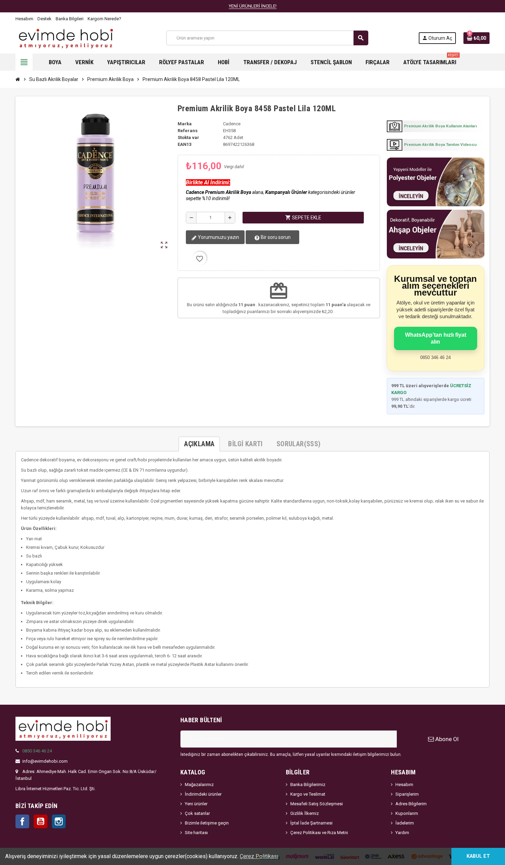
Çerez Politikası (259, 856)
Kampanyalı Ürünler (286, 192)
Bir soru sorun (275, 237)
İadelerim (404, 823)
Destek (44, 18)
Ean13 (184, 144)
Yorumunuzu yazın (218, 237)
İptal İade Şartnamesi (311, 823)
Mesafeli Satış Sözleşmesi (316, 803)
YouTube (40, 821)
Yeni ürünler (196, 803)
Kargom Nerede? (104, 18)
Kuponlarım (406, 813)
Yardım (402, 832)
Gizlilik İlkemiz (304, 813)
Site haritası (196, 832)
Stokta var (188, 137)
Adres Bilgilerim (411, 803)
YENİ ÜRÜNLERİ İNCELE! (253, 6)
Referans (188, 130)
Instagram (59, 821)
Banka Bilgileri (69, 18)
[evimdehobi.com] (65, 37)
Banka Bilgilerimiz (307, 784)
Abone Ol (446, 739)
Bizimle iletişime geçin (207, 823)
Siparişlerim (407, 794)
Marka (185, 123)
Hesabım (24, 18)
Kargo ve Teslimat (307, 794)
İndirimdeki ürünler (203, 794)
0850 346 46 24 (37, 750)
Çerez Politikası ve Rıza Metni (319, 832)
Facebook (22, 821)
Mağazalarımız (199, 784)
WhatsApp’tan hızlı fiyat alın (435, 338)
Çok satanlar (197, 813)
